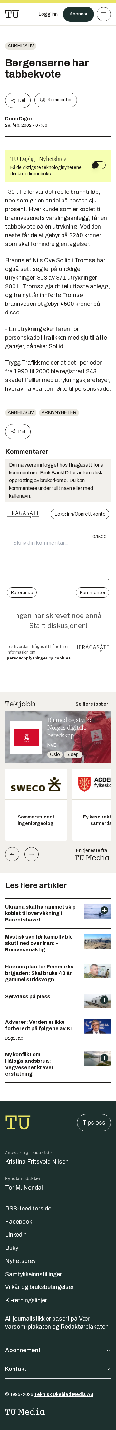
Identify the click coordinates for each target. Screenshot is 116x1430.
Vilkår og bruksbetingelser (39, 1287)
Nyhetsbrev (20, 1261)
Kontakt (15, 1369)
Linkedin (16, 1234)
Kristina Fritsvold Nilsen (37, 1161)
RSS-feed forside (28, 1208)
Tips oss (93, 1122)
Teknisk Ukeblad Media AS (63, 1394)
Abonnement (23, 1350)
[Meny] (104, 14)
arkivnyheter (59, 412)
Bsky (11, 1248)
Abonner (78, 14)
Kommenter (60, 100)
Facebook (18, 1222)
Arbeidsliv (21, 45)
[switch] (99, 165)
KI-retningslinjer (26, 1300)
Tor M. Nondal (24, 1187)
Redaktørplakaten (85, 1326)
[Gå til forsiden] (12, 14)
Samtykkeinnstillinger (33, 1274)
